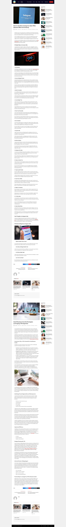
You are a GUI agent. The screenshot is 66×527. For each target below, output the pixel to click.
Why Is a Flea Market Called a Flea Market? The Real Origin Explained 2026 (49, 30)
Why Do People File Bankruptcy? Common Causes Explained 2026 (49, 26)
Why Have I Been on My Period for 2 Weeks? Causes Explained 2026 (49, 22)
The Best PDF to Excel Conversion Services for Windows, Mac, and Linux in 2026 (49, 34)
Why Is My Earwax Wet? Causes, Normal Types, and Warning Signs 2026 (49, 46)
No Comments (29, 29)
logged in (19, 295)
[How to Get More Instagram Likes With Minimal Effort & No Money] (26, 15)
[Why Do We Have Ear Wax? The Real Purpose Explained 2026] (43, 38)
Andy (16, 29)
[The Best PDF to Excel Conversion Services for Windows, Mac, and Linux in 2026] (43, 34)
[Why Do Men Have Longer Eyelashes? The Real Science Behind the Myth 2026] (17, 283)
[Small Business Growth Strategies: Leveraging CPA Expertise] (26, 311)
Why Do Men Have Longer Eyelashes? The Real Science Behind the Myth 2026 (17, 287)
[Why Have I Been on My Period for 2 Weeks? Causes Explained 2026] (43, 22)
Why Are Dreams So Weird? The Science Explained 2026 (26, 287)
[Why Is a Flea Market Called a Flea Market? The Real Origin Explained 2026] (43, 30)
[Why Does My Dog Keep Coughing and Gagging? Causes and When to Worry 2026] (36, 283)
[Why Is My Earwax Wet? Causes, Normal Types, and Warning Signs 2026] (43, 47)
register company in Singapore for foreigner (30, 448)
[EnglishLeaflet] (14, 2)
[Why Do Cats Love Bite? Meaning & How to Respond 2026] (43, 42)
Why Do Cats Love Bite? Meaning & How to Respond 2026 (49, 42)
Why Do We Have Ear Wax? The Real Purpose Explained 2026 (49, 38)
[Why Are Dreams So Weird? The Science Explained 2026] (26, 283)
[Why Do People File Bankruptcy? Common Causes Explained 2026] (43, 26)
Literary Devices (22, 2)
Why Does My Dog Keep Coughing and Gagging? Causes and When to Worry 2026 (35, 287)
